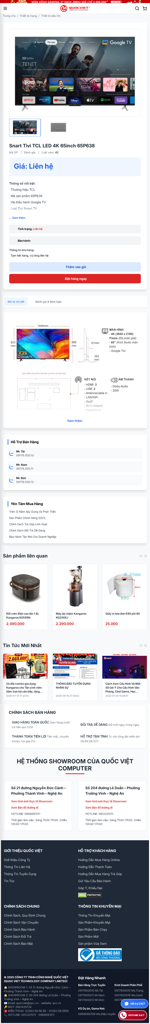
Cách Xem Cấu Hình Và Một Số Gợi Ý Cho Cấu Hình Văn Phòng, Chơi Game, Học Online (122, 687)
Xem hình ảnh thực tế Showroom (32, 801)
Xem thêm (74, 421)
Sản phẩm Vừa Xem (92, 944)
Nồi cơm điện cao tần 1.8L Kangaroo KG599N (22, 615)
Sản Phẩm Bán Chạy (92, 929)
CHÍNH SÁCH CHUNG (21, 906)
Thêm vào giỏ (76, 267)
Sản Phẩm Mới (88, 936)
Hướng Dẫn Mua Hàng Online (99, 860)
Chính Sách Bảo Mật (18, 944)
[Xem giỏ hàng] (144, 8)
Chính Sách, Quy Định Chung (25, 915)
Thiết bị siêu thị (50, 15)
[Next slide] (145, 555)
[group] (75, 1)
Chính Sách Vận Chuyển (21, 922)
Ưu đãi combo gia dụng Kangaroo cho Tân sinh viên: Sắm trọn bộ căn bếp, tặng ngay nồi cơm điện (24, 687)
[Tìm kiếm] (137, 8)
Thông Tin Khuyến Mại (94, 915)
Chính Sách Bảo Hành (19, 929)
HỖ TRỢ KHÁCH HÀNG (97, 851)
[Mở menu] (5, 8)
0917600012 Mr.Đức (91, 999)
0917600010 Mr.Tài (90, 990)
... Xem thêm (17, 217)
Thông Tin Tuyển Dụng (20, 874)
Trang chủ (9, 15)
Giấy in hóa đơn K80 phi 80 (122, 613)
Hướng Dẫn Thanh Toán (95, 867)
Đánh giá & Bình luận (48, 301)
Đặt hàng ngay (76, 279)
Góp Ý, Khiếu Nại (90, 888)
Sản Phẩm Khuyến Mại (94, 922)
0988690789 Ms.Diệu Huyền (97, 1014)
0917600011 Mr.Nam (91, 995)
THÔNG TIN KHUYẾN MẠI (99, 906)
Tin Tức (9, 881)
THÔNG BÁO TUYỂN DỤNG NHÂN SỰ (73, 685)
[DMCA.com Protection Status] (112, 895)
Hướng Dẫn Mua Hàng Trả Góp (100, 874)
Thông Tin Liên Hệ (17, 867)
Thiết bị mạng (28, 15)
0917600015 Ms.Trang (128, 990)
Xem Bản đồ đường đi (24, 807)
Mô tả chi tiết (16, 301)
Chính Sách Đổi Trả (17, 936)
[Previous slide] (140, 555)
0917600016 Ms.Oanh (128, 995)
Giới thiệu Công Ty (17, 860)
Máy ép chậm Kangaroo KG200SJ (71, 615)
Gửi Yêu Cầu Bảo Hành (94, 881)
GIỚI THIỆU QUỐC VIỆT (23, 851)
